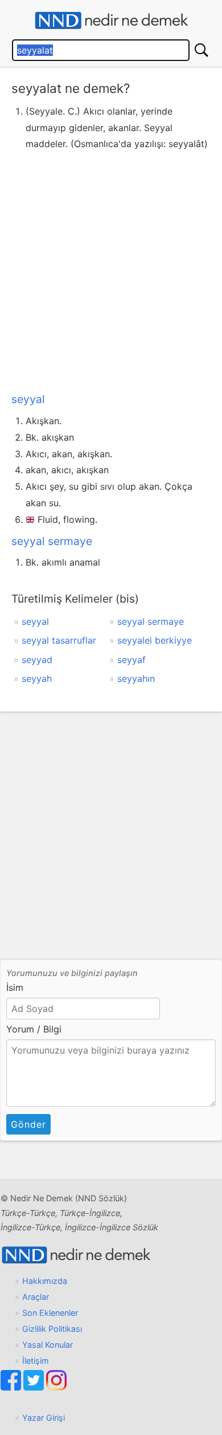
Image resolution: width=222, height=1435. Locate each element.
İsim (14, 987)
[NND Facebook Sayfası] (12, 1387)
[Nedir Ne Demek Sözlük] (111, 20)
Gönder (28, 1124)
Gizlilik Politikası (52, 1329)
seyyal (28, 399)
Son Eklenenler (50, 1313)
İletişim (35, 1360)
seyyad (37, 659)
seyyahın (136, 678)
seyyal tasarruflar (59, 640)
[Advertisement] (111, 269)
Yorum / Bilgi (33, 1029)
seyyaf (131, 659)
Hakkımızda (44, 1281)
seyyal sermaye (51, 541)
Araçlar (35, 1297)
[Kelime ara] (201, 50)
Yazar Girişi (43, 1417)
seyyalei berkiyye (154, 640)
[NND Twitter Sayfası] (34, 1387)
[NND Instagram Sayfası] (56, 1387)
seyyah (37, 678)
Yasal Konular (47, 1344)
